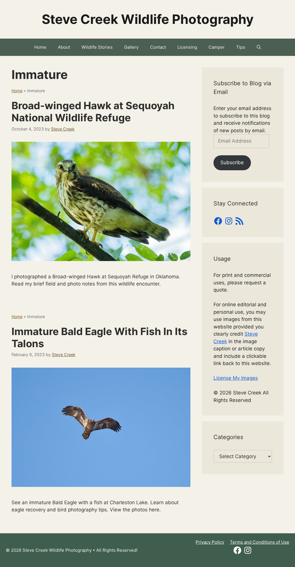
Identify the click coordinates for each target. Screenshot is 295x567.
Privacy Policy (210, 542)
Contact (158, 47)
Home (40, 47)
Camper (217, 47)
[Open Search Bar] (259, 47)
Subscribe (232, 162)
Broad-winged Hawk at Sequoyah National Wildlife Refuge (93, 111)
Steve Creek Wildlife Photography (148, 19)
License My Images (235, 378)
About (64, 47)
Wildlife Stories (97, 47)
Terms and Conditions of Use (259, 542)
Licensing (187, 47)
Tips (240, 47)
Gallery (131, 47)
